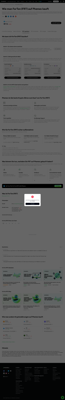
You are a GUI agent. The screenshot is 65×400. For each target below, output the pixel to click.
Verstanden (32, 203)
